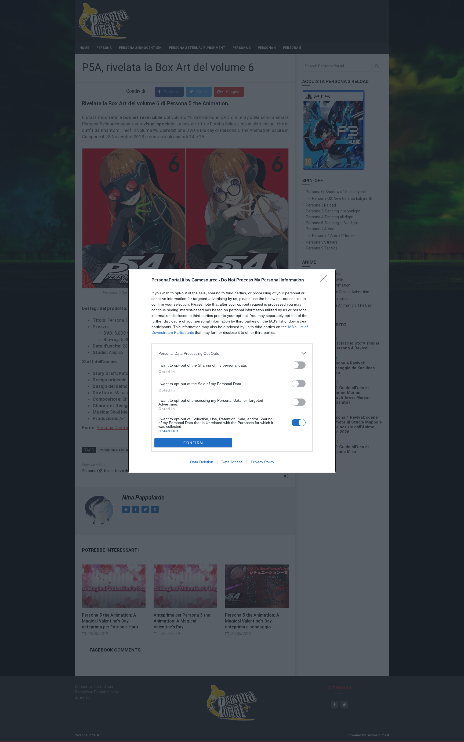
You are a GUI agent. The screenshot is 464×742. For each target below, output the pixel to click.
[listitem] (232, 353)
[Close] (325, 280)
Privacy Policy (262, 462)
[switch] (299, 365)
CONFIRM (193, 443)
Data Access (232, 462)
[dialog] (232, 371)
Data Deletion (201, 462)
